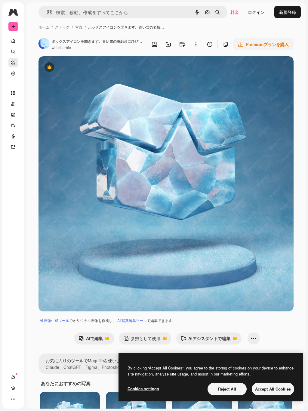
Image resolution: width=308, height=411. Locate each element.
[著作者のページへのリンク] (43, 44)
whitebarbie (61, 47)
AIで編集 (91, 339)
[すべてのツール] (13, 93)
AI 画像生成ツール (54, 320)
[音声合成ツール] (13, 136)
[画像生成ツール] (13, 114)
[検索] (13, 52)
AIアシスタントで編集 (205, 339)
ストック (62, 26)
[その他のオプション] (196, 44)
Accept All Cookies (273, 389)
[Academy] (13, 388)
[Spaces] (13, 104)
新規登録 (287, 12)
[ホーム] (13, 41)
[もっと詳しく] (13, 73)
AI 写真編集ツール (132, 320)
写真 (78, 26)
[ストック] (13, 62)
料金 (234, 12)
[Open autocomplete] (47, 12)
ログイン (256, 12)
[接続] (13, 377)
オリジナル (80, 68)
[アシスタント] (13, 147)
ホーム (43, 26)
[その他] (13, 399)
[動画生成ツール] (13, 125)
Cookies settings (143, 388)
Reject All (227, 389)
